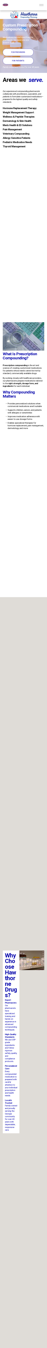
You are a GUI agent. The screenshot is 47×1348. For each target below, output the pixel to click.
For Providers (18, 52)
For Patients (18, 61)
